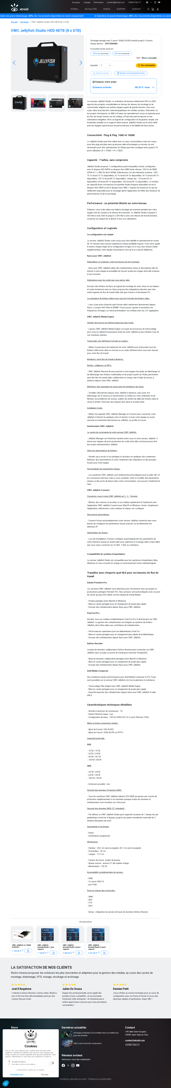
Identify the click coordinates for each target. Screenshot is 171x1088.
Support (121, 9)
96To (121, 53)
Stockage (24, 22)
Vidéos (106, 9)
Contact (136, 9)
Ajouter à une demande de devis (132, 73)
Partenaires (99, 2)
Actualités (91, 9)
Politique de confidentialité (99, 1079)
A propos (76, 2)
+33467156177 (134, 2)
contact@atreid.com (116, 2)
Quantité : (94, 65)
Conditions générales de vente (73, 1079)
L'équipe (86, 2)
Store (74, 9)
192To (100, 53)
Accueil (14, 22)
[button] (81, 63)
